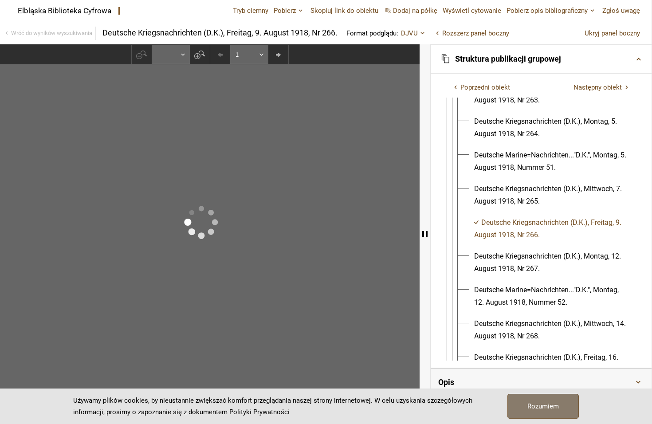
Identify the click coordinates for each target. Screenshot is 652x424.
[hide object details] (425, 234)
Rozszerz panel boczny (475, 33)
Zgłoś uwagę (621, 11)
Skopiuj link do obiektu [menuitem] (344, 11)
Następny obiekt (597, 87)
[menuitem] (552, 128)
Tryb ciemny (250, 11)
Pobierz (285, 11)
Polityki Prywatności (259, 412)
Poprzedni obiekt (485, 87)
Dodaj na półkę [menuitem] (415, 11)
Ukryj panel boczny (612, 33)
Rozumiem (543, 406)
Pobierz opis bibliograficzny (547, 11)
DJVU (409, 33)
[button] (541, 59)
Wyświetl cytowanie (472, 11)
